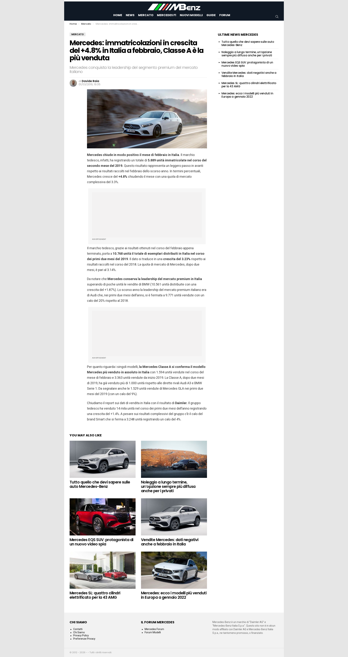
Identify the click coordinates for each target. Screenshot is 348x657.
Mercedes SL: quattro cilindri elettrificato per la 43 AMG (95, 595)
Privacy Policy (81, 635)
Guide (211, 15)
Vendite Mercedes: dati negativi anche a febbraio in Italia (169, 542)
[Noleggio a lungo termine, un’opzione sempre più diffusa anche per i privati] (174, 459)
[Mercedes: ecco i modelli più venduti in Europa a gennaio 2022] (174, 570)
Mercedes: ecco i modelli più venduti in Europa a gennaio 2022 (173, 595)
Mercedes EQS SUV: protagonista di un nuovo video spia (101, 542)
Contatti (77, 629)
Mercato (145, 15)
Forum (224, 15)
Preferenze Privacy (84, 638)
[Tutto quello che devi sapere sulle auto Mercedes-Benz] (103, 459)
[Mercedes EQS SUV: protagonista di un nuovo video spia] (103, 516)
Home (117, 15)
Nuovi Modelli (191, 15)
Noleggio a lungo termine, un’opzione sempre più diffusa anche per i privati (168, 486)
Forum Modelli (153, 632)
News (130, 15)
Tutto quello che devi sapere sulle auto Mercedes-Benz (100, 484)
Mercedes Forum (154, 629)
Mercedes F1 (166, 15)
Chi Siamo (79, 632)
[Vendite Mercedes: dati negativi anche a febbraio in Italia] (174, 516)
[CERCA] (277, 17)
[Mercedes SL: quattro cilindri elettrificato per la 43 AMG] (103, 570)
